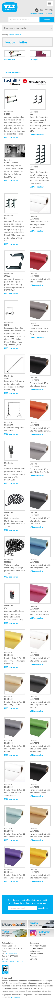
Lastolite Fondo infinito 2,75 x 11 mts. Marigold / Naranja (40, 426)
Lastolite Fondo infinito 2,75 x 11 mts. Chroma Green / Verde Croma (40, 746)
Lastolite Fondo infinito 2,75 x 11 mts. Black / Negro (40, 382)
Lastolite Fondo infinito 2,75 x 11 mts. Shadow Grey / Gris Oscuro (40, 518)
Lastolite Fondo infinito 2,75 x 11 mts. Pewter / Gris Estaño (14, 746)
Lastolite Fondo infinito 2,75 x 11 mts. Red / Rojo (40, 277)
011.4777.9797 (46, 10)
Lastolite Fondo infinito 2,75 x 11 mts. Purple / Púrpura (14, 874)
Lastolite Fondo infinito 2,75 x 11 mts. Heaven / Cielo (14, 832)
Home (4, 34)
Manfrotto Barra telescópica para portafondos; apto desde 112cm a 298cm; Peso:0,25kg (14, 383)
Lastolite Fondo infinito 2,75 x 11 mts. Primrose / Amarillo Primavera (14, 658)
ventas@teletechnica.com (41, 13)
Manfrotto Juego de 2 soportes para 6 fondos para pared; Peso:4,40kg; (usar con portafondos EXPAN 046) (39, 175)
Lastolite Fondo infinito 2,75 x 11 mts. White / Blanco (40, 656)
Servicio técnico (36, 954)
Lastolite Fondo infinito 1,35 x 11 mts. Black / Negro (40, 788)
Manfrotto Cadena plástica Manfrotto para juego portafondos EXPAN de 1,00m (14, 520)
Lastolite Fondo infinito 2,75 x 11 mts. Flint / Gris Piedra (40, 468)
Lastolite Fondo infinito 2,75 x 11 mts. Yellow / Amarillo (40, 874)
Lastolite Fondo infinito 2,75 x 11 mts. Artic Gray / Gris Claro (40, 328)
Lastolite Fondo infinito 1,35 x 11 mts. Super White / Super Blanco (14, 790)
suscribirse (43, 908)
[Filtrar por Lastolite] (11, 81)
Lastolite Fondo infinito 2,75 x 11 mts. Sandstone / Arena (40, 832)
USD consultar (11, 137)
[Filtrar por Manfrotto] (33, 81)
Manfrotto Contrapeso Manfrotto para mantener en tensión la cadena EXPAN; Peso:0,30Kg (14, 613)
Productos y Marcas (38, 946)
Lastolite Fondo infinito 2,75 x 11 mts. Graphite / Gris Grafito (40, 702)
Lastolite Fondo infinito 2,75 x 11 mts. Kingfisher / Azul (40, 563)
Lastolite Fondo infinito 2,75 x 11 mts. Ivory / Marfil (14, 700)
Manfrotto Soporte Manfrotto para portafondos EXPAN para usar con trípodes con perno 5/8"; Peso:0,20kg (14, 471)
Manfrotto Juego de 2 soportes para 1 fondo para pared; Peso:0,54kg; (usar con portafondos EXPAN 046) (14, 281)
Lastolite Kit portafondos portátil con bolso (14, 426)
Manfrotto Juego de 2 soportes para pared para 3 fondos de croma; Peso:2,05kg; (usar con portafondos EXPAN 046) (40, 121)
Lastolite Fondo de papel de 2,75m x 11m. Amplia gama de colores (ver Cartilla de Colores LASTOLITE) (13, 168)
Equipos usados (36, 948)
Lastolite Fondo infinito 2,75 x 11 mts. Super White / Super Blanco (40, 221)
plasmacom (15, 997)
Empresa (33, 956)
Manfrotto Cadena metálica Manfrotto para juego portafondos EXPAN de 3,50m (14, 566)
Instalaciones (35, 951)
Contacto (33, 959)
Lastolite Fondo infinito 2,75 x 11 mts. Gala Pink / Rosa (40, 610)
